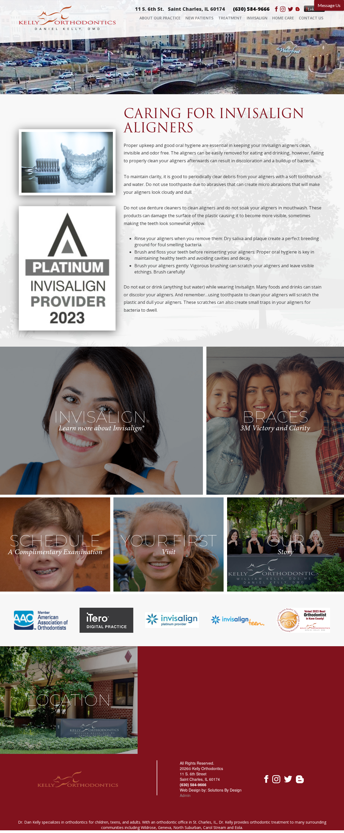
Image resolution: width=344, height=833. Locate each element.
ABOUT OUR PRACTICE (160, 17)
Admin (185, 795)
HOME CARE (283, 17)
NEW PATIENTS (199, 17)
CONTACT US (311, 17)
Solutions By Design (225, 790)
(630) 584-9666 (251, 9)
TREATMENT (230, 17)
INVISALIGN (257, 17)
